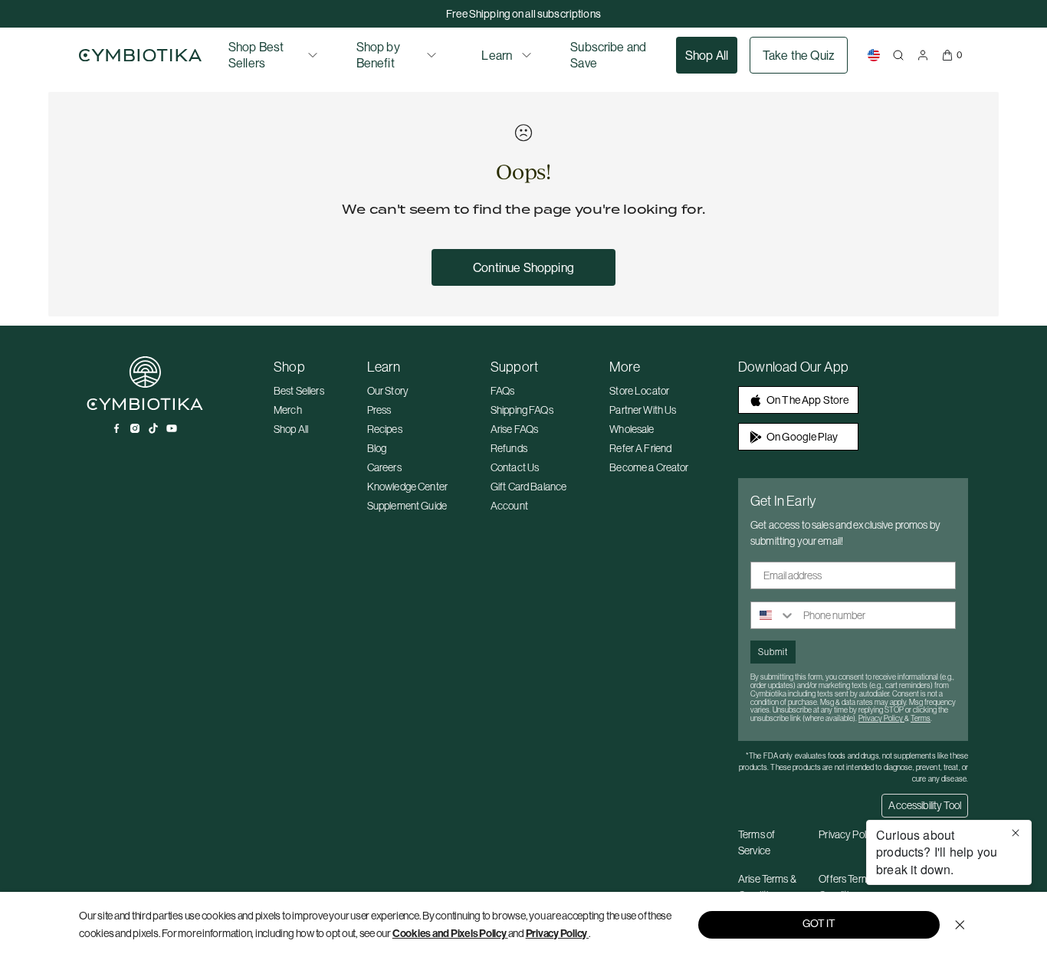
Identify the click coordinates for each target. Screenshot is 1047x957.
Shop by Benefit (378, 54)
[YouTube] (172, 428)
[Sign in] (923, 55)
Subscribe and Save (608, 54)
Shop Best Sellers (256, 54)
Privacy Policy (557, 933)
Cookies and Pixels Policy (449, 933)
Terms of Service (756, 842)
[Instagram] (135, 428)
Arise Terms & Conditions (767, 887)
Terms (920, 718)
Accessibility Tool (924, 805)
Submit (773, 651)
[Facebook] (116, 428)
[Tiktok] (153, 428)
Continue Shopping (523, 267)
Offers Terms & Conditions (850, 887)
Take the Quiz (799, 55)
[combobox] (773, 615)
